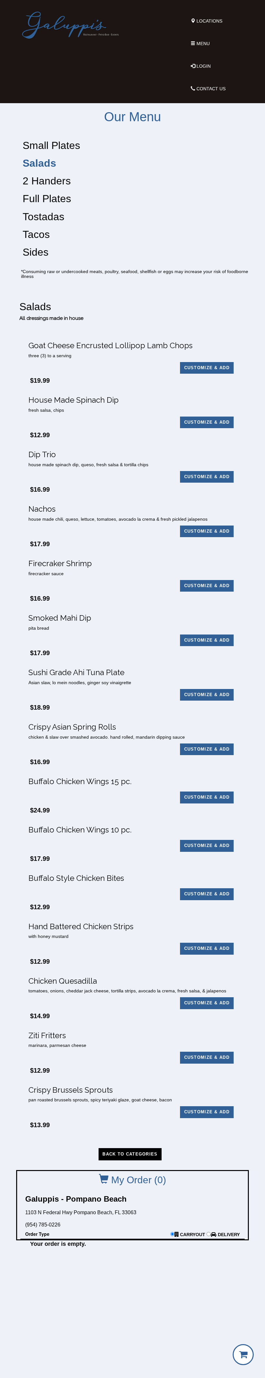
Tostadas (43, 216)
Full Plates (47, 198)
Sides (35, 252)
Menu (202, 43)
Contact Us (210, 88)
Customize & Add (207, 367)
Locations (208, 21)
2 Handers (47, 181)
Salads (39, 163)
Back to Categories (129, 1154)
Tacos (36, 234)
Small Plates (51, 145)
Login (203, 66)
